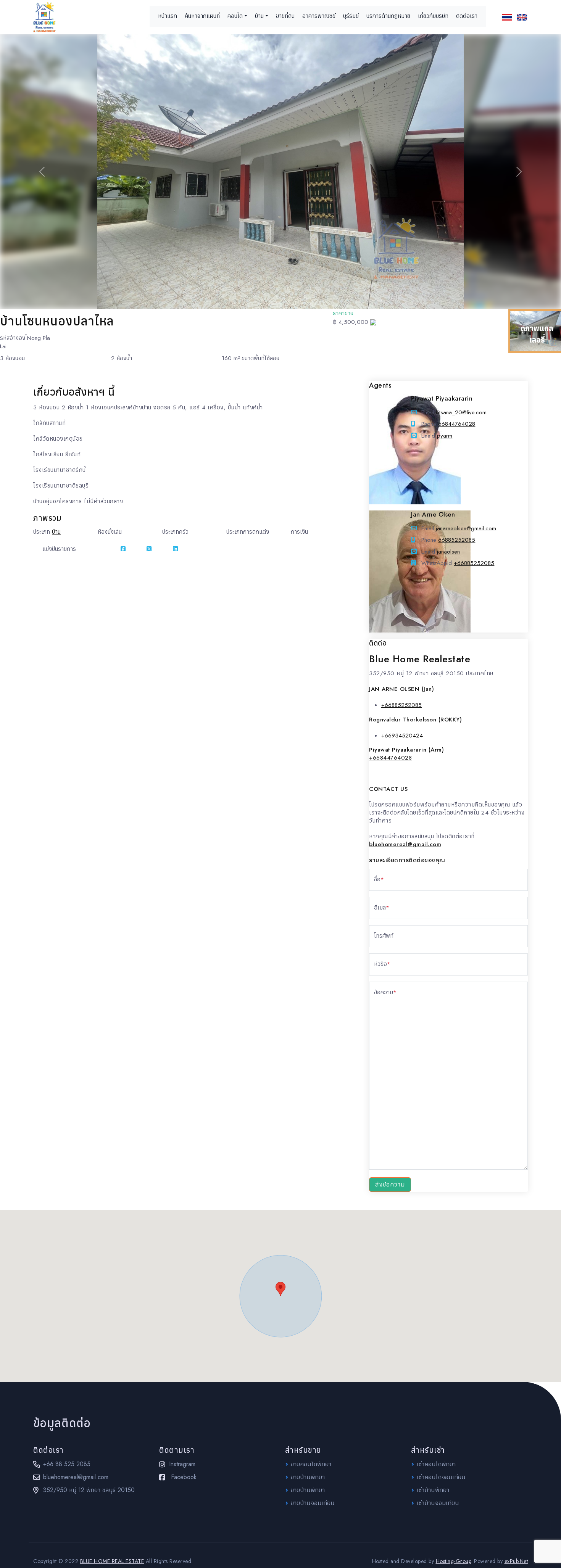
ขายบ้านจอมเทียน (313, 1503)
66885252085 (456, 540)
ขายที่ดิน (285, 16)
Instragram (182, 1464)
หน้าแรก (167, 16)
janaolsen (448, 551)
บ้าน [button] (259, 16)
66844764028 (456, 424)
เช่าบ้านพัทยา (433, 1490)
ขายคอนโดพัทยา (311, 1464)
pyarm (444, 435)
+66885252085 (474, 563)
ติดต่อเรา (466, 16)
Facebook (184, 1477)
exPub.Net (516, 1561)
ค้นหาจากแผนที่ (202, 16)
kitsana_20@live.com (461, 412)
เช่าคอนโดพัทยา (436, 1464)
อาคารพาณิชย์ (318, 16)
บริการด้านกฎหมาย (388, 16)
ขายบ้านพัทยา (308, 1477)
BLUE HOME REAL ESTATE (112, 1561)
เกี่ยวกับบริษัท (433, 16)
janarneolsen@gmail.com (466, 528)
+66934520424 (402, 735)
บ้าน (56, 532)
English (522, 17)
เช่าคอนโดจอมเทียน (441, 1477)
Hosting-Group (453, 1561)
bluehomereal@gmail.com (75, 1477)
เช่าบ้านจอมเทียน (438, 1503)
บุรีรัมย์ (351, 16)
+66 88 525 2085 (66, 1464)
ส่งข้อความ (390, 1184)
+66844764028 (390, 757)
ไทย (507, 17)
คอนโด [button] (235, 16)
